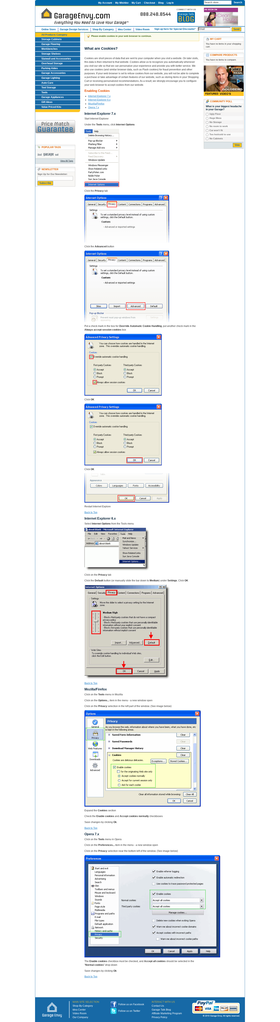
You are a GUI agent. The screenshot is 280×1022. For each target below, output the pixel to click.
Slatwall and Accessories (56, 58)
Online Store (48, 29)
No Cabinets (216, 138)
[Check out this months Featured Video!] (224, 67)
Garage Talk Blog (161, 1009)
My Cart (136, 2)
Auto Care (47, 82)
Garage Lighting (50, 78)
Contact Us (158, 1005)
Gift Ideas (46, 102)
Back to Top (90, 512)
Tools (44, 92)
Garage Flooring (50, 44)
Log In (170, 2)
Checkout (149, 2)
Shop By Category (83, 1005)
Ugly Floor (215, 114)
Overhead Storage (52, 63)
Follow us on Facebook (131, 1004)
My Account (105, 2)
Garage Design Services (74, 29)
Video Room (142, 29)
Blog (161, 2)
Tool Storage (48, 87)
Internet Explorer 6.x (99, 99)
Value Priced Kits (51, 107)
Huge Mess (215, 118)
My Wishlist (122, 2)
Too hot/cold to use (220, 134)
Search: (199, 2)
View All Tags (66, 161)
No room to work (218, 126)
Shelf (40, 154)
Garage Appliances (52, 97)
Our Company (80, 1017)
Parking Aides (49, 68)
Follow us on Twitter (129, 1011)
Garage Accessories (53, 73)
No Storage (215, 122)
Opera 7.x (93, 107)
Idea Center (124, 29)
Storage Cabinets (51, 39)
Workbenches (49, 48)
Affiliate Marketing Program (167, 1013)
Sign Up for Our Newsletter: (52, 174)
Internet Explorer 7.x (99, 96)
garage (48, 154)
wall (56, 154)
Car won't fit (216, 130)
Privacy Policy (159, 1017)
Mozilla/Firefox (96, 103)
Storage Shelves (51, 53)
